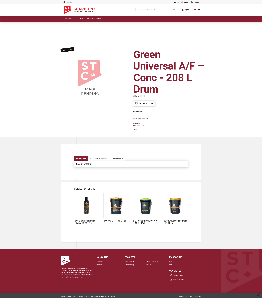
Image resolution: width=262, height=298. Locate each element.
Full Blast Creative (109, 296)
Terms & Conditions (195, 296)
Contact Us (100, 265)
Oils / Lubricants (129, 262)
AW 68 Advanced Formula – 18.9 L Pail (175, 221)
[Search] (174, 10)
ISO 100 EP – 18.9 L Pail (114, 220)
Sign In (171, 262)
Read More (86, 214)
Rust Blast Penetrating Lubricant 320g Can (84, 221)
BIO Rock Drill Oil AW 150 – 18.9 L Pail (145, 221)
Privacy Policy (183, 296)
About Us (100, 262)
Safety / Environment (152, 262)
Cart (170, 265)
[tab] (81, 158)
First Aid (148, 265)
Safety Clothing (129, 265)
